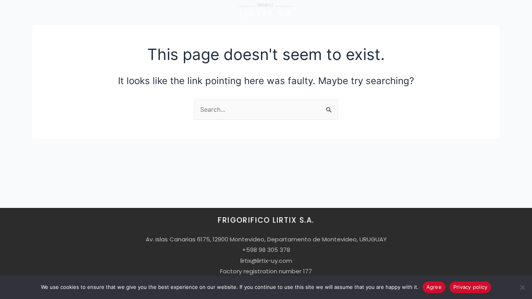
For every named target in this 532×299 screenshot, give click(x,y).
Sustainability (423, 10)
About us (61, 10)
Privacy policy (470, 287)
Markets (146, 10)
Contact (494, 10)
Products (104, 10)
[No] (522, 287)
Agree (434, 287)
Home (32, 10)
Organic (462, 10)
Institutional (370, 10)
